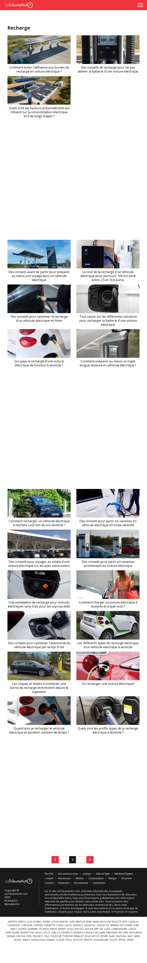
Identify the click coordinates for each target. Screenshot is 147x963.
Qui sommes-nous (68, 874)
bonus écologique (73, 908)
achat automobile (100, 911)
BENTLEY (80, 922)
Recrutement (81, 883)
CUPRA (60, 925)
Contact (49, 878)
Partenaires (99, 883)
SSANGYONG (38, 940)
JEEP (96, 929)
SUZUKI (60, 940)
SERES (137, 936)
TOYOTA (77, 940)
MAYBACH (78, 932)
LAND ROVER (12, 932)
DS (107, 925)
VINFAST (87, 940)
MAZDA (90, 932)
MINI (125, 932)
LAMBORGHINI (119, 929)
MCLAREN (100, 932)
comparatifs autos (60, 898)
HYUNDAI (44, 929)
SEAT (130, 936)
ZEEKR (130, 940)
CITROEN (38, 925)
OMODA (20, 936)
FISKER (128, 925)
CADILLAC (133, 922)
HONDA (22, 929)
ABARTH (12, 922)
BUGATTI (116, 922)
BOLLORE (105, 922)
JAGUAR (89, 929)
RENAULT (79, 936)
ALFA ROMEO (34, 922)
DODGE (101, 925)
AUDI (72, 922)
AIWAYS (22, 922)
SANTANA (121, 936)
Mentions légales (124, 874)
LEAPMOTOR (27, 932)
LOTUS (46, 932)
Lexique (87, 874)
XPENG (122, 940)
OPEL (29, 936)
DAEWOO (78, 925)
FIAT (122, 925)
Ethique (113, 878)
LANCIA (132, 929)
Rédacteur (63, 883)
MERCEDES (112, 932)
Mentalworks (12, 904)
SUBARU (50, 940)
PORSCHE (68, 936)
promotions (88, 894)
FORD (136, 925)
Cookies (49, 883)
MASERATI (67, 932)
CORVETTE (49, 925)
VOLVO (113, 940)
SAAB (112, 936)
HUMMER (33, 929)
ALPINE (46, 922)
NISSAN (11, 936)
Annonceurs (64, 878)
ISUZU (70, 929)
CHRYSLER (26, 925)
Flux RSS (49, 874)
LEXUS (38, 932)
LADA (107, 929)
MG (120, 932)
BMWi (96, 922)
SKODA (17, 940)
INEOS (53, 929)
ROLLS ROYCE (92, 936)
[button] (55, 859)
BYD (124, 922)
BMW (89, 922)
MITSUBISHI (135, 932)
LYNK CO (55, 932)
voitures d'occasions (111, 908)
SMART (26, 940)
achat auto (97, 901)
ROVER (104, 936)
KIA (101, 929)
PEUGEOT (38, 936)
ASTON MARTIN (59, 922)
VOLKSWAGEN (101, 940)
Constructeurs (96, 878)
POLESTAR (56, 936)
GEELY (13, 929)
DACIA (68, 925)
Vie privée (126, 878)
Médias (80, 878)
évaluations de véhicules (122, 894)
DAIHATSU (90, 925)
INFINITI (62, 929)
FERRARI (114, 925)
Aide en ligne (103, 874)
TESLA (68, 940)
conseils (62, 911)
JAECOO (79, 929)
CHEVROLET (13, 925)
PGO (46, 936)
